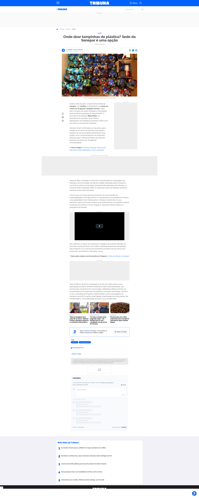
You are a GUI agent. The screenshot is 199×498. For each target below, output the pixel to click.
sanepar (74, 342)
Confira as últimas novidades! (118, 256)
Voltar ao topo (76, 354)
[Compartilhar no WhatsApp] (130, 50)
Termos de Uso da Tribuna (89, 361)
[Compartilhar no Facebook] (133, 50)
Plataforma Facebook (101, 361)
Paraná (62, 9)
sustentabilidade (84, 342)
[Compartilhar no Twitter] (136, 50)
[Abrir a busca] (141, 3)
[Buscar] (142, 9)
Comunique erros (78, 347)
